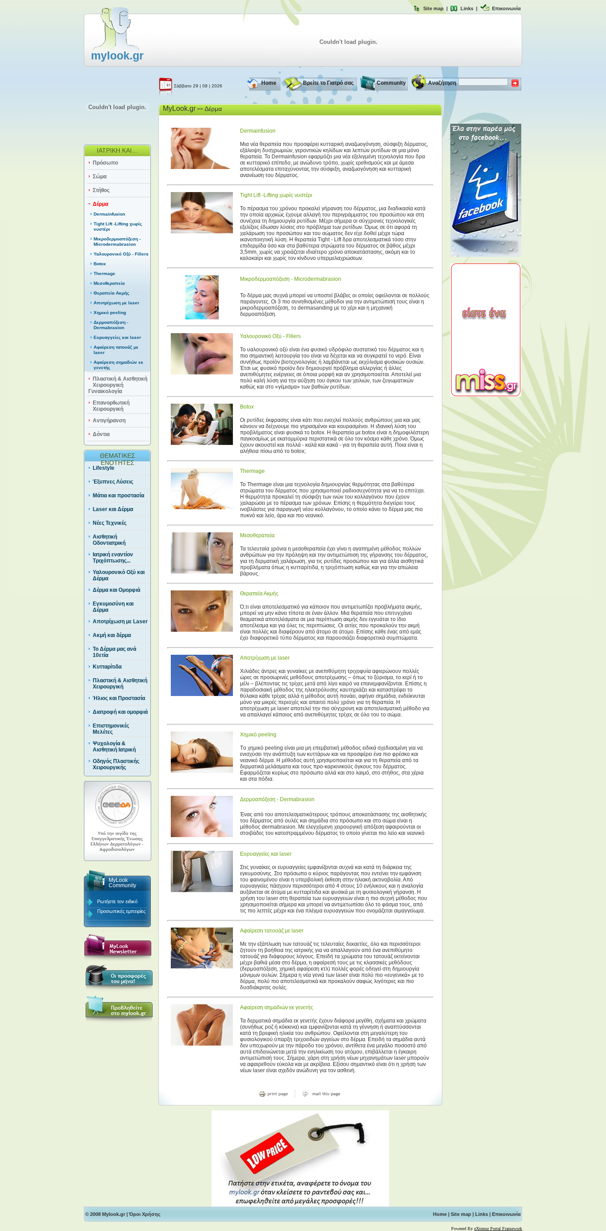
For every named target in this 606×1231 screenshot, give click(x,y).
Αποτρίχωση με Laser (120, 621)
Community (391, 83)
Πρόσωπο (105, 163)
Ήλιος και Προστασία (119, 698)
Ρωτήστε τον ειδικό (117, 901)
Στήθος (101, 190)
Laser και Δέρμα (113, 509)
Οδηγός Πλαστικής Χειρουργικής (116, 764)
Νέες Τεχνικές (109, 523)
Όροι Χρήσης (145, 1214)
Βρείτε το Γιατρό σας (328, 83)
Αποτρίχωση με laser (116, 302)
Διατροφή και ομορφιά (120, 712)
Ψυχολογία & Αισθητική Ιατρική (114, 746)
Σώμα (99, 176)
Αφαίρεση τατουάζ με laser (271, 931)
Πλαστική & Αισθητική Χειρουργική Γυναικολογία (117, 385)
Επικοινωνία (506, 8)
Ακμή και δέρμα (112, 635)
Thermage (104, 273)
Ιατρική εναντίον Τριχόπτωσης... (113, 557)
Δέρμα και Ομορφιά (116, 590)
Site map (433, 8)
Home (268, 83)
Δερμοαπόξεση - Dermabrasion (111, 325)
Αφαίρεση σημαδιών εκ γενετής (276, 1007)
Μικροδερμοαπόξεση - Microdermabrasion (117, 241)
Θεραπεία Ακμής (111, 293)
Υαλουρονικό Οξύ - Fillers (121, 254)
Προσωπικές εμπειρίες (121, 911)
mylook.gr (117, 55)
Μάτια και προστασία (118, 495)
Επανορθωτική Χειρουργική (111, 406)
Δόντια (101, 434)
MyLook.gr (179, 108)
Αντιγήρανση (109, 420)
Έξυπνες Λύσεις (113, 482)
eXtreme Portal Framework (498, 1228)
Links (466, 8)
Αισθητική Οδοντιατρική (109, 540)
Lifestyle (103, 468)
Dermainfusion (109, 214)
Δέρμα (100, 204)
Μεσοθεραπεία (109, 283)
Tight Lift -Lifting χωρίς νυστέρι (276, 195)
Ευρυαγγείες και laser (117, 337)
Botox (100, 263)
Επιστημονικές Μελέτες (111, 729)
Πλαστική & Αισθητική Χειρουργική (120, 683)
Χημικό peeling (110, 312)
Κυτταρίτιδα (107, 667)
